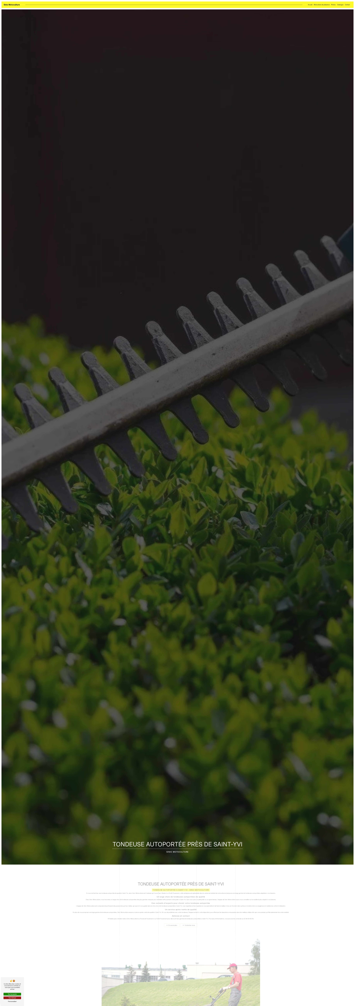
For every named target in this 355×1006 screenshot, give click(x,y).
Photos (333, 4)
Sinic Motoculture (12, 5)
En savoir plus (172, 925)
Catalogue (340, 4)
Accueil (310, 4)
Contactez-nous (190, 925)
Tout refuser (12, 998)
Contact (347, 4)
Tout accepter (12, 994)
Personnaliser (12, 1001)
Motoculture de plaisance (322, 4)
